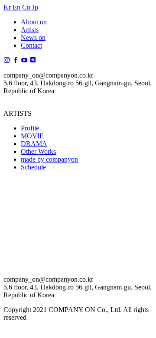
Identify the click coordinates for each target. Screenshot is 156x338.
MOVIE (32, 136)
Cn (27, 7)
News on (33, 37)
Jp (35, 7)
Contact (31, 45)
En (17, 7)
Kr (8, 7)
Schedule (33, 167)
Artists (30, 29)
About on (34, 22)
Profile (30, 128)
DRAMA (34, 143)
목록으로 (17, 307)
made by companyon (49, 159)
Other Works (38, 151)
